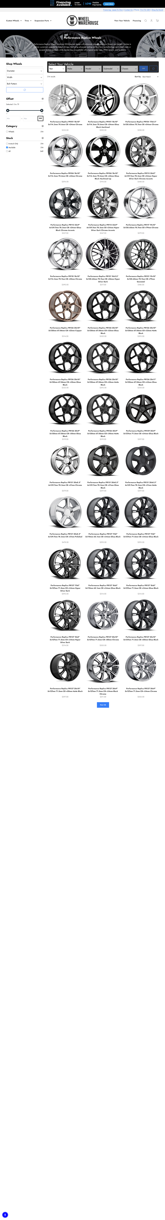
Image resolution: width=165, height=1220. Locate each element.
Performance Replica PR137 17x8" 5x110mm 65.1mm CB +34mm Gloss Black (103, 535)
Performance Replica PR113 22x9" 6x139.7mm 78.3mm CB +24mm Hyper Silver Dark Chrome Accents (103, 228)
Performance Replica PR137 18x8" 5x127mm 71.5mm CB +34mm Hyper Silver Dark (65, 640)
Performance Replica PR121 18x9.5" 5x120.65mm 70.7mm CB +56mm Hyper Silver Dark (103, 279)
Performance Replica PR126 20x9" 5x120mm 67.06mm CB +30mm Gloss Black (65, 434)
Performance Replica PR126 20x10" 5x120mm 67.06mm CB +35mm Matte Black (103, 382)
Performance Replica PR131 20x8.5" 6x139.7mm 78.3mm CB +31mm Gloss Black (103, 485)
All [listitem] (9, 151)
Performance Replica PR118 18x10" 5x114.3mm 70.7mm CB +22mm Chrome (65, 277)
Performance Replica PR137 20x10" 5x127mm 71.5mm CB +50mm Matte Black (65, 690)
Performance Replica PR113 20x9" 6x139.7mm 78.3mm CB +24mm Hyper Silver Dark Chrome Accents (141, 176)
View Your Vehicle (122, 20)
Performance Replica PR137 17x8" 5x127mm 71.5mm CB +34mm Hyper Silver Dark (65, 588)
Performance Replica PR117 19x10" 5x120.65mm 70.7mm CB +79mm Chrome (140, 226)
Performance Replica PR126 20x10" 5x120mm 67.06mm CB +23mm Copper (65, 329)
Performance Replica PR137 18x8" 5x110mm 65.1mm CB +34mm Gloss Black (103, 586)
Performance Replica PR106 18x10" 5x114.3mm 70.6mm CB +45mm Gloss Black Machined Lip (103, 176)
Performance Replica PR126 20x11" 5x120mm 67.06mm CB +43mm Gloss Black (141, 382)
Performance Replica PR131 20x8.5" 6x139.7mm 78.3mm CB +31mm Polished (65, 535)
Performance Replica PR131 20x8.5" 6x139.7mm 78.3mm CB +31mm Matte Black (141, 485)
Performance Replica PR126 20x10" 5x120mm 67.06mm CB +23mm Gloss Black (103, 331)
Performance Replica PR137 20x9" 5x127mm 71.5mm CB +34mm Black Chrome (103, 691)
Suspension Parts (42, 20)
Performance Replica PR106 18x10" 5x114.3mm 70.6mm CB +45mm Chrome (65, 174)
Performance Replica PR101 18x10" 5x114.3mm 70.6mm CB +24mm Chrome (65, 123)
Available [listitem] (12, 147)
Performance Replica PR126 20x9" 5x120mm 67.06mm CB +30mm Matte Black (103, 434)
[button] (5, 1215)
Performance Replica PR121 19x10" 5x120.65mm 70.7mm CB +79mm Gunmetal (141, 279)
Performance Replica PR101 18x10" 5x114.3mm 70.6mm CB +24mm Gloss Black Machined (103, 124)
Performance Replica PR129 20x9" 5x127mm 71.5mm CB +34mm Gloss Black (140, 432)
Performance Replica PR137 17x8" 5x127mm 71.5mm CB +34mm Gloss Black (140, 535)
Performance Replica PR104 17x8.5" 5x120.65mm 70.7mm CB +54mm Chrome (140, 123)
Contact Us (128, 10)
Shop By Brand (157, 10)
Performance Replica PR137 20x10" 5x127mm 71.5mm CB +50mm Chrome (103, 638)
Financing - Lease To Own (113, 10)
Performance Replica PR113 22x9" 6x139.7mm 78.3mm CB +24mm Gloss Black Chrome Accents (65, 228)
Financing (137, 20)
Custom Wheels (12, 20)
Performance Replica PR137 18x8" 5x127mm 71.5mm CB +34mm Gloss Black (140, 586)
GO (40, 118)
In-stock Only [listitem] (13, 143)
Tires (27, 20)
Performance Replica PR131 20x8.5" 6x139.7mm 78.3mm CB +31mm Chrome (65, 483)
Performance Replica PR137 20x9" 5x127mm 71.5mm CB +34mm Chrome (141, 690)
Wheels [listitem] (11, 131)
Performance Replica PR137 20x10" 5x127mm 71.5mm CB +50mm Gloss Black (140, 638)
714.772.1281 (145, 10)
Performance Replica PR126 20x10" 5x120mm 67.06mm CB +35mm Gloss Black (65, 382)
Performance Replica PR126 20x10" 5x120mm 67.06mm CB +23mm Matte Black (141, 331)
